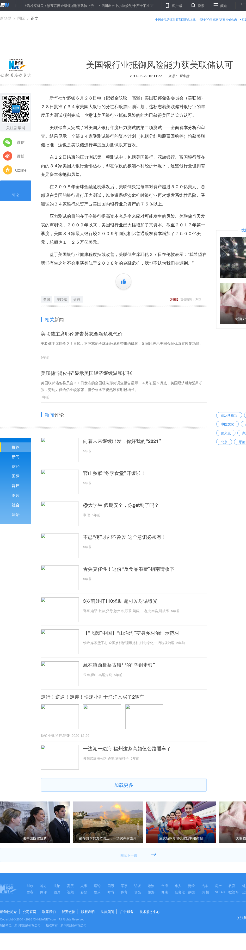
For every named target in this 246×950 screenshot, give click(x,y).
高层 (70, 885)
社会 (15, 505)
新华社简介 (8, 911)
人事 (83, 885)
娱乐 (97, 892)
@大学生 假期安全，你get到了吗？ (121, 505)
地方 (43, 885)
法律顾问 (107, 911)
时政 (30, 885)
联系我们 (49, 911)
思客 (30, 892)
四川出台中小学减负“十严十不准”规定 (113, 5)
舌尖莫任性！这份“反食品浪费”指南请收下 (128, 568)
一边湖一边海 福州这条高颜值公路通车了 (127, 748)
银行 (77, 299)
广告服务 (127, 911)
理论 (97, 885)
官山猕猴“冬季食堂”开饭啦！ (114, 473)
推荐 (15, 447)
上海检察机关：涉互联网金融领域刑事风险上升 (42, 5)
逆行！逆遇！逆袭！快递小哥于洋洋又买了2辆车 (92, 696)
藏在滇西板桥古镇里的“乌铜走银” (119, 664)
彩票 (83, 892)
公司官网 (29, 911)
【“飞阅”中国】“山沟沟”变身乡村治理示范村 (131, 632)
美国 (46, 299)
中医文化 (227, 424)
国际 (21, 18)
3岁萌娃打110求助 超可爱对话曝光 (120, 600)
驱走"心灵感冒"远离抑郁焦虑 (218, 19)
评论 (15, 194)
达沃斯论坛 (229, 415)
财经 (15, 466)
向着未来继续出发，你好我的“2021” (122, 441)
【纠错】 (174, 299)
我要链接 (68, 911)
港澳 (151, 885)
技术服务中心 (150, 911)
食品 (137, 892)
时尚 (110, 892)
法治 (15, 514)
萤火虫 (226, 432)
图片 (15, 495)
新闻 (15, 456)
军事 (124, 885)
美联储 (62, 299)
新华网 (6, 18)
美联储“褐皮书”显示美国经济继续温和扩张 (86, 372)
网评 (15, 485)
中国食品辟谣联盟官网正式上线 (175, 19)
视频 (70, 892)
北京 (224, 441)
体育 (124, 892)
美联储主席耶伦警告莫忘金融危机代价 (82, 333)
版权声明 (88, 911)
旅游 (151, 892)
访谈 (137, 885)
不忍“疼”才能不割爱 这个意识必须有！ (124, 537)
